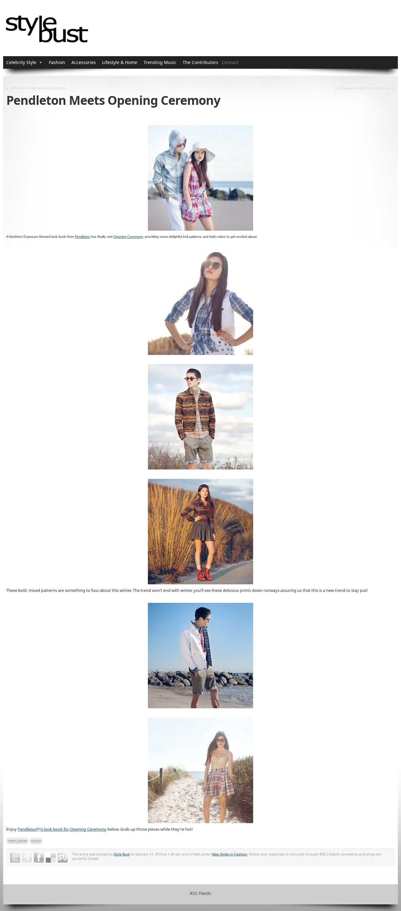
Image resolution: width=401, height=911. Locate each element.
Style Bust (122, 854)
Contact (229, 62)
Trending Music (159, 62)
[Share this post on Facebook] (39, 858)
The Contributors (200, 62)
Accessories (83, 62)
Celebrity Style (21, 62)
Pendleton (82, 236)
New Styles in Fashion (229, 854)
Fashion (57, 62)
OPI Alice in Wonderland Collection (39, 88)
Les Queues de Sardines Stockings (362, 88)
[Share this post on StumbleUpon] (63, 858)
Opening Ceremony (128, 236)
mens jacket (17, 840)
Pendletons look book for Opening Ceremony (62, 829)
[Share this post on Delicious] (51, 858)
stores (36, 840)
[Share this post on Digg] (27, 858)
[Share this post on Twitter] (15, 858)
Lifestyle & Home (119, 62)
